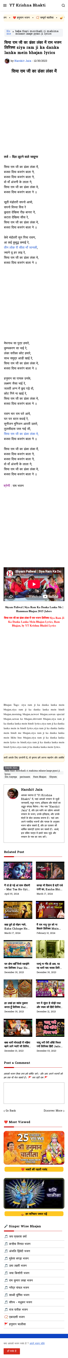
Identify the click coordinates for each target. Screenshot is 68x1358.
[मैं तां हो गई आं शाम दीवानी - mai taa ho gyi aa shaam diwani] (18, 871)
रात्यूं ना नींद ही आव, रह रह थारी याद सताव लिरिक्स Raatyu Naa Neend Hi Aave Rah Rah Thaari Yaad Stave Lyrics (50, 966)
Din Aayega (11, 777)
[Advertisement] (34, 116)
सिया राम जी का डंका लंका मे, (21, 434)
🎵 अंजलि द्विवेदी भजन (17, 1251)
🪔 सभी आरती (55, 18)
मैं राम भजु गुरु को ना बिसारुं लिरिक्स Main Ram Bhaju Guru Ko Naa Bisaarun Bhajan (50, 927)
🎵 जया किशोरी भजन (16, 1273)
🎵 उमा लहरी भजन (15, 1266)
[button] (4, 5)
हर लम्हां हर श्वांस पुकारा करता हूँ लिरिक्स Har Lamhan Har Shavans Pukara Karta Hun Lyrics (16, 1005)
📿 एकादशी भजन (14, 1317)
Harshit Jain (32, 789)
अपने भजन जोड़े (37, 1344)
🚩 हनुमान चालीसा (15, 1324)
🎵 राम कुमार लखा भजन (18, 1281)
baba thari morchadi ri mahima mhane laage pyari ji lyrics (36, 32)
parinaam (25, 777)
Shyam (53, 777)
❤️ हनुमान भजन (9, 18)
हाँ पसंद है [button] (11, 1351)
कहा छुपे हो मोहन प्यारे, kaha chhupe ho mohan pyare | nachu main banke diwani (15, 927)
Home (9, 32)
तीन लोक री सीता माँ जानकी (20, 248)
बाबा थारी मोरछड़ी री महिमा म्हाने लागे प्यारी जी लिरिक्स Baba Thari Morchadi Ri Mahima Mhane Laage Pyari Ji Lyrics (17, 1045)
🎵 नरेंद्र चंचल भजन (16, 1288)
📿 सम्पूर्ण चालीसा (33, 18)
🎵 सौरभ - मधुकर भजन (18, 1302)
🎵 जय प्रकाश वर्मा (15, 1237)
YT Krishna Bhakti (27, 5)
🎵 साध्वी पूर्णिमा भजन (16, 1295)
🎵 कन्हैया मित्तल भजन (17, 1244)
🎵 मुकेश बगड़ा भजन (16, 1259)
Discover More (53, 1111)
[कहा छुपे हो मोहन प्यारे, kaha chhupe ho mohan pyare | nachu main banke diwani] (18, 910)
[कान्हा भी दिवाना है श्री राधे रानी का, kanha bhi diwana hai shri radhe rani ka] (50, 871)
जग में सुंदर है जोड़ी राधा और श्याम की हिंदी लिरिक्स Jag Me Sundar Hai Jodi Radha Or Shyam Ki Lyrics (50, 1005)
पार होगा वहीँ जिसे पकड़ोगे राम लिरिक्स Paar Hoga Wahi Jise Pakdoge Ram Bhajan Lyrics (17, 966)
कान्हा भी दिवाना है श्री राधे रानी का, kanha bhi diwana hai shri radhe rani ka (50, 888)
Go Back (11, 1111)
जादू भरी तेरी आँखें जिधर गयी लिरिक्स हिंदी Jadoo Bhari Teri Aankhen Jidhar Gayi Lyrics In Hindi (49, 1045)
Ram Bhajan (39, 777)
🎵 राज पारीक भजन (16, 1310)
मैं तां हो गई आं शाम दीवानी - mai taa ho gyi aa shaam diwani (17, 888)
